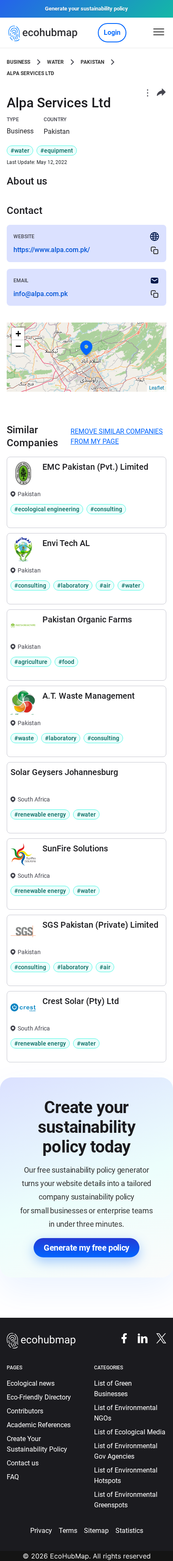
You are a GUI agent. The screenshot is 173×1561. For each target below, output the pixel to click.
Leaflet (156, 388)
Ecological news (31, 1383)
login (112, 32)
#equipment (56, 150)
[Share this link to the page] (161, 92)
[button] (86, 348)
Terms (68, 1531)
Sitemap (96, 1531)
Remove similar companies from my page (117, 436)
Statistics (129, 1531)
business (18, 62)
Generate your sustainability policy (86, 8)
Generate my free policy (86, 1248)
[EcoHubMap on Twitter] (157, 1338)
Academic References (39, 1425)
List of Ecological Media (129, 1432)
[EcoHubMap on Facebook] (120, 1338)
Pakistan (92, 62)
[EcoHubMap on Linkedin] (138, 1338)
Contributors (25, 1411)
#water (19, 150)
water (55, 62)
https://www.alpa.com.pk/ (51, 250)
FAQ (13, 1477)
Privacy (41, 1531)
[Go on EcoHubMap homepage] (44, 34)
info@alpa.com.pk (40, 294)
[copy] (154, 250)
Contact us (23, 1463)
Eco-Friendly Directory (39, 1397)
